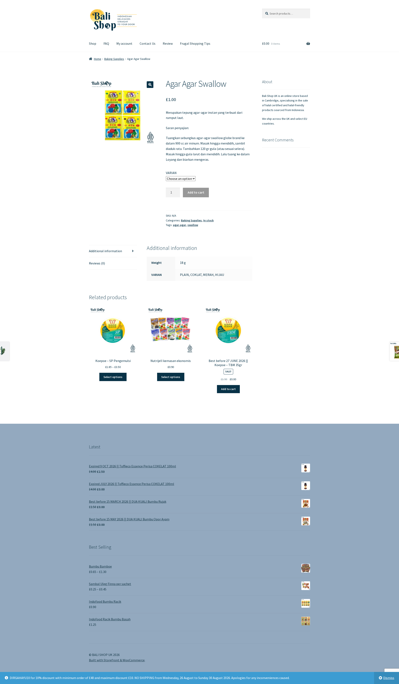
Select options (112, 377)
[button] (150, 84)
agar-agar (179, 225)
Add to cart (196, 192)
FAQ (106, 43)
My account (124, 43)
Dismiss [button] (388, 678)
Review (168, 43)
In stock (208, 220)
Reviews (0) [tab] (97, 263)
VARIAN (171, 173)
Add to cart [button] (228, 389)
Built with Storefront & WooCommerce (117, 660)
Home (97, 59)
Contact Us (147, 43)
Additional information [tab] (105, 251)
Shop (92, 43)
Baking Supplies (114, 59)
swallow (192, 225)
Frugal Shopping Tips (195, 43)
